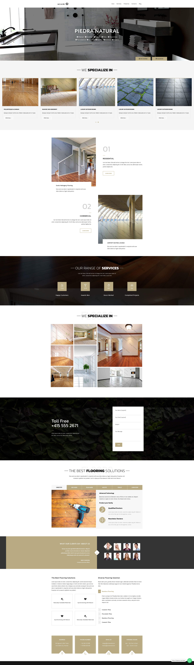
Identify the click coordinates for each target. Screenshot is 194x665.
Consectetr (59, 487)
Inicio (112, 4)
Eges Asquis (74, 487)
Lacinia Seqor (135, 487)
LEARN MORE (108, 173)
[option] (20, 99)
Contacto (134, 4)
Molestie (104, 487)
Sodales (120, 487)
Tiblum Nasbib (89, 487)
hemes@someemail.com (108, 645)
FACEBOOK (160, 59)
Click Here (8, 118)
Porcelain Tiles (107, 614)
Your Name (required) (120, 410)
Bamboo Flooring (108, 591)
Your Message (118, 431)
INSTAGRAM (143, 59)
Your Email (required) (120, 417)
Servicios (119, 4)
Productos (126, 4)
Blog (140, 4)
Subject (117, 424)
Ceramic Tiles (106, 610)
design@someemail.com (108, 643)
